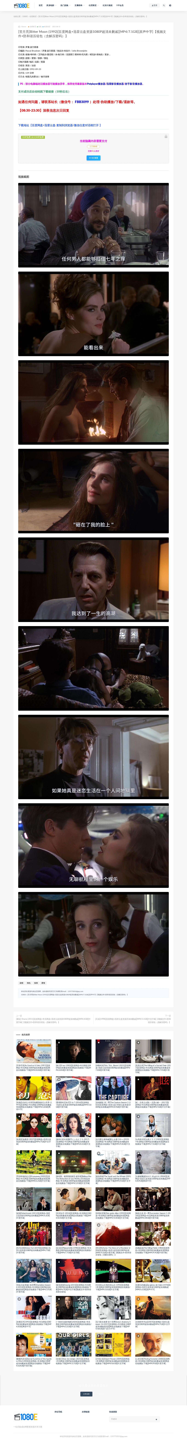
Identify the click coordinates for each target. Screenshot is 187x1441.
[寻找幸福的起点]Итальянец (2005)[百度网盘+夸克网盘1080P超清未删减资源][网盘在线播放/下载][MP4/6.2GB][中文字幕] (33, 1179)
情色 (29, 983)
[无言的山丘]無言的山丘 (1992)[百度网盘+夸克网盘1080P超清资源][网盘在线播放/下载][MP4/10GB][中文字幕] (113, 1287)
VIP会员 (119, 5)
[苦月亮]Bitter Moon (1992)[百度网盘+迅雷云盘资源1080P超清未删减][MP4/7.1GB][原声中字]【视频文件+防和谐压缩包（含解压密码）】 (77, 995)
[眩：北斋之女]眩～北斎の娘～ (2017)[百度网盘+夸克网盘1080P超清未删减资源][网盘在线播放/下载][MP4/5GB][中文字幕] (152, 1105)
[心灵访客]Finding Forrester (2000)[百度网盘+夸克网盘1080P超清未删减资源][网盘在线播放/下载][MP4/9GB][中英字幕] (152, 1361)
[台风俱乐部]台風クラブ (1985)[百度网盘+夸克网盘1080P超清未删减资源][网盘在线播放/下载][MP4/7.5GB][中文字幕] (152, 1142)
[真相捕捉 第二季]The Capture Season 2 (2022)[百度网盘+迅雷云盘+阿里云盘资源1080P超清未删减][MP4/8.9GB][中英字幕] (113, 1105)
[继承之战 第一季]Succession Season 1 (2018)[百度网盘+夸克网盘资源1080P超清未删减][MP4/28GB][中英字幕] (152, 1215)
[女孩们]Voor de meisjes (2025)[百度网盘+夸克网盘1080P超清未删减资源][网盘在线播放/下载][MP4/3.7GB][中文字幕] (73, 1361)
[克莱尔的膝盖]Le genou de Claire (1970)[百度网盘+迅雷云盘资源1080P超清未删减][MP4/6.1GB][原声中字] (153, 1287)
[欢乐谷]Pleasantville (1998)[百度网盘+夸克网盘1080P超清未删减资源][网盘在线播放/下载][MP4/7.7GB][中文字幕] (73, 1250)
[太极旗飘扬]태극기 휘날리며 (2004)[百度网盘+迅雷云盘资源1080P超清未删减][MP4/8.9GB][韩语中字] (152, 1179)
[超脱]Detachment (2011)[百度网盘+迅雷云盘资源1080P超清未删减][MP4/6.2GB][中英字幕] (33, 1215)
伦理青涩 (33, 16)
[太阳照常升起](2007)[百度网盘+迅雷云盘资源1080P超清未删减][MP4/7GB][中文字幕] (152, 1324)
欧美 (39, 26)
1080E (25, 16)
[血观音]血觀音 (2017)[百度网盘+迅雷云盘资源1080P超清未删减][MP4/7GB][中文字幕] (33, 1142)
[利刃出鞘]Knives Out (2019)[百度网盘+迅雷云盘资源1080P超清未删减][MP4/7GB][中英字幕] (33, 1250)
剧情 (21, 983)
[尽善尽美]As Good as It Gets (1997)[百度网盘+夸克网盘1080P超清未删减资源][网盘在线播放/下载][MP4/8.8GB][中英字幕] (33, 1068)
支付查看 (94, 158)
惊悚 (36, 983)
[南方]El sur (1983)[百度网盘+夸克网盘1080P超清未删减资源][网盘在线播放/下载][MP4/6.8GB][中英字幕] (73, 1068)
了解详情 (100, 1394)
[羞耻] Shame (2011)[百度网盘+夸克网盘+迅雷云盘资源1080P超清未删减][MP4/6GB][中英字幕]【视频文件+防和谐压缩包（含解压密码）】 (53, 1020)
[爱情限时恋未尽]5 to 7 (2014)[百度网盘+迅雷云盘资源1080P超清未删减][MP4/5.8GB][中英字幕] (73, 1105)
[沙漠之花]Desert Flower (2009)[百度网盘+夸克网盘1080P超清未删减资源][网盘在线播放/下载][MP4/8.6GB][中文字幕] (113, 1361)
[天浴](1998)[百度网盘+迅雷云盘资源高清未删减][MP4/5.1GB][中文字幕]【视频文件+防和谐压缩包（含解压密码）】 (133, 1020)
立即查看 (86, 1394)
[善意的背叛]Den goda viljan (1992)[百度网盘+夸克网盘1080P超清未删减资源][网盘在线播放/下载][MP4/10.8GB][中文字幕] (113, 1215)
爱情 (43, 983)
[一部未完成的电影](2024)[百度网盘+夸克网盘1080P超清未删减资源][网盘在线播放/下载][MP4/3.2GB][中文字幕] (73, 1324)
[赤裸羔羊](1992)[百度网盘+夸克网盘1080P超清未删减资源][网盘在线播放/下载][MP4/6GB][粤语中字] (33, 1324)
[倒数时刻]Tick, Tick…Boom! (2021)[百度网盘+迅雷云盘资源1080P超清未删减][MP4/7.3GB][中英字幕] (113, 1068)
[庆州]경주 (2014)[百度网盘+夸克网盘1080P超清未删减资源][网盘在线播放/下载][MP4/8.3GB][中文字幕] (73, 1215)
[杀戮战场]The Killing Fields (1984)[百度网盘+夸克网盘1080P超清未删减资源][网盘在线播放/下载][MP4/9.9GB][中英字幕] (152, 1250)
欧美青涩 (47, 26)
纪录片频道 (108, 5)
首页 (41, 5)
